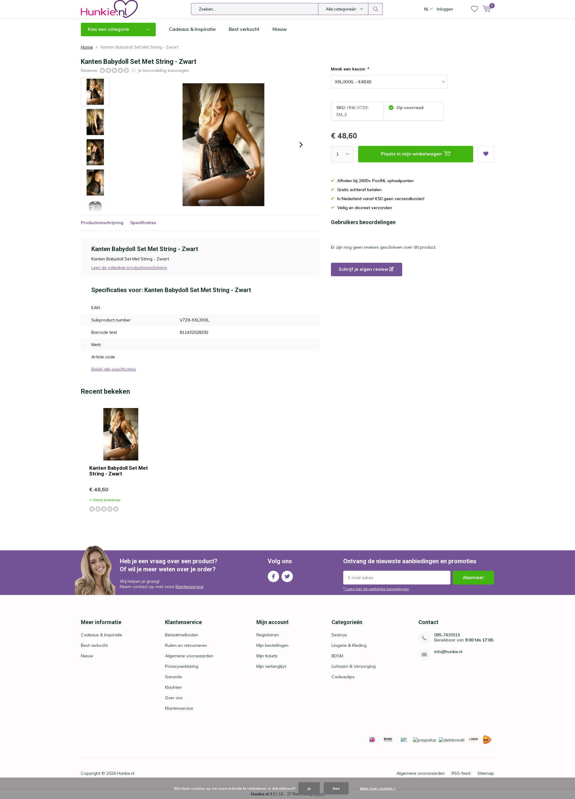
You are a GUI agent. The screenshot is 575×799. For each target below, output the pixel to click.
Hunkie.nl (125, 773)
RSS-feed (461, 773)
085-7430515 (447, 635)
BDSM (337, 655)
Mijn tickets (267, 655)
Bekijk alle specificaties (113, 369)
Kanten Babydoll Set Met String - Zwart (118, 471)
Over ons (174, 697)
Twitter (287, 576)
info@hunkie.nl (448, 651)
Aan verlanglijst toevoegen (486, 154)
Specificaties (143, 222)
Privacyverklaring (181, 666)
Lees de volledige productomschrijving (129, 267)
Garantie (173, 676)
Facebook (273, 576)
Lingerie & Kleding (349, 645)
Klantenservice (189, 586)
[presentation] (301, 145)
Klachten (173, 687)
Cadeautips (343, 676)
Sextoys (339, 635)
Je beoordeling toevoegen (163, 70)
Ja (309, 788)
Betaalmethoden (181, 635)
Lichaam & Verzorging (354, 666)
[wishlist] (474, 9)
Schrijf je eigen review (364, 269)
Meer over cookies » (377, 788)
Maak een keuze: (350, 69)
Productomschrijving (102, 222)
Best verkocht (244, 29)
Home (87, 47)
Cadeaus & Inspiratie (192, 29)
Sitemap (485, 773)
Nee (336, 788)
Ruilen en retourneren (186, 645)
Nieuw (280, 29)
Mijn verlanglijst (271, 666)
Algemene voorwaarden (189, 655)
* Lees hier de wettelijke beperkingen (376, 589)
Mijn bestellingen (272, 645)
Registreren (267, 635)
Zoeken (375, 9)
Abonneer (473, 577)
